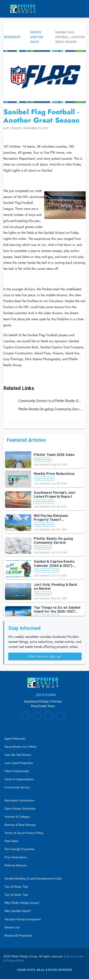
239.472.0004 (46, 695)
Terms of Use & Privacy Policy (24, 833)
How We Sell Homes (18, 754)
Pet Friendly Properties (20, 849)
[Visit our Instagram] (23, 136)
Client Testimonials (17, 771)
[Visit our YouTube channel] (29, 136)
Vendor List (12, 927)
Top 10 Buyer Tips (16, 886)
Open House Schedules (20, 808)
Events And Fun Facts (36, 37)
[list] (44, 405)
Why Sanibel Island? (18, 911)
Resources (12, 37)
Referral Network (16, 865)
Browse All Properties (18, 935)
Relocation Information (19, 800)
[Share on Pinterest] (18, 136)
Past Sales (11, 841)
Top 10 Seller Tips (16, 894)
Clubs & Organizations (19, 779)
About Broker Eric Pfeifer (21, 746)
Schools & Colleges (17, 816)
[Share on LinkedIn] (12, 136)
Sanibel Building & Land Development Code (33, 878)
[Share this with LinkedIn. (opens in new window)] (12, 136)
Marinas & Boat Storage (20, 824)
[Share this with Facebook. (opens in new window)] (6, 136)
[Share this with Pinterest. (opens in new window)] (18, 136)
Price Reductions (16, 857)
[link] (44, 401)
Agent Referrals (15, 738)
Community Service (17, 787)
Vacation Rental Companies (23, 919)
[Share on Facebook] (6, 136)
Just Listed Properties (19, 763)
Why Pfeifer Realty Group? (22, 902)
